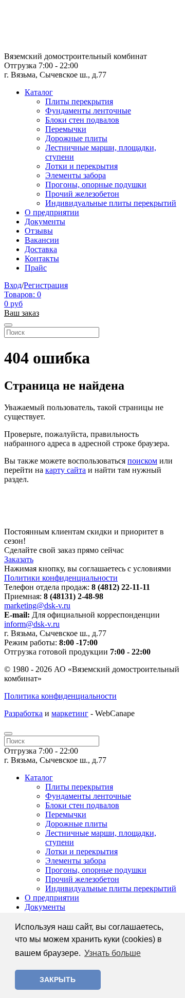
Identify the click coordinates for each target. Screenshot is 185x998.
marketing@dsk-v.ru (37, 605)
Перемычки (65, 129)
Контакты (42, 258)
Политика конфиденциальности (60, 696)
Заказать (18, 559)
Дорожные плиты (76, 138)
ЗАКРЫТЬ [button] (58, 979)
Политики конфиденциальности (61, 577)
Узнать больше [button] (112, 953)
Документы (45, 221)
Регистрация (46, 285)
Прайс (36, 267)
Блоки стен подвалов (82, 120)
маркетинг (69, 713)
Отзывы (39, 230)
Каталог (39, 92)
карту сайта (65, 470)
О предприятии (52, 212)
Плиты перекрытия (79, 101)
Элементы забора (75, 175)
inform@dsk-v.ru (32, 624)
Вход (13, 285)
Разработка (23, 713)
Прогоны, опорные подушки (95, 184)
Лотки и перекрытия (81, 166)
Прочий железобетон (82, 193)
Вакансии (42, 240)
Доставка (41, 249)
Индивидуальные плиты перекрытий (110, 203)
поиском (142, 460)
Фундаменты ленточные (88, 110)
